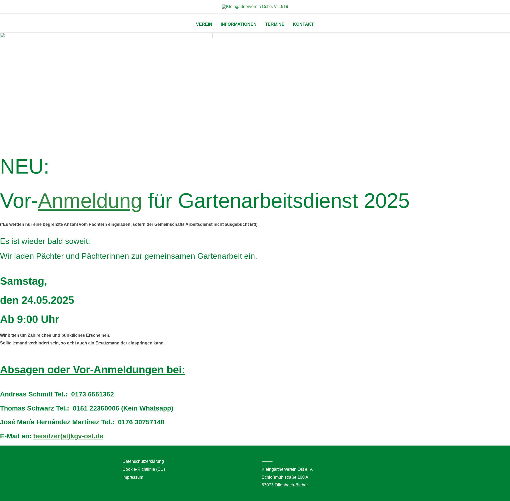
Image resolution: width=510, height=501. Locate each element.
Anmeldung (90, 200)
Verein (204, 24)
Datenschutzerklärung (143, 461)
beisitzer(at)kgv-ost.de (68, 436)
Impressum (132, 477)
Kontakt (303, 24)
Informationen (239, 24)
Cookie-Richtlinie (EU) (143, 469)
